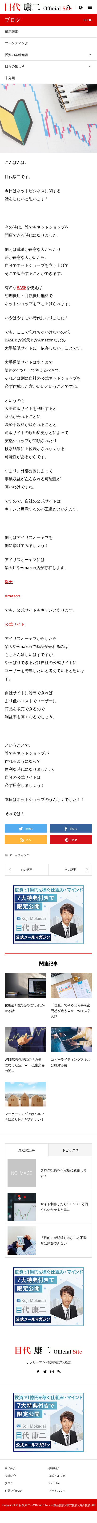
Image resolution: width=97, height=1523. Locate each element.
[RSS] (59, 1371)
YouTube (54, 1483)
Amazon (12, 596)
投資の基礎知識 (16, 54)
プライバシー (56, 1491)
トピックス (70, 1150)
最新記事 (11, 31)
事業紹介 (54, 1468)
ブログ (9, 1483)
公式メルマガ (56, 1476)
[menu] (80, 7)
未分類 (10, 78)
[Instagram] (52, 1371)
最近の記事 (26, 1150)
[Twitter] (45, 1371)
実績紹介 (10, 1476)
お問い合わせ (13, 1491)
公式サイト (15, 624)
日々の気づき (15, 66)
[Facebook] (38, 1371)
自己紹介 (10, 1468)
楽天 (9, 581)
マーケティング (16, 43)
